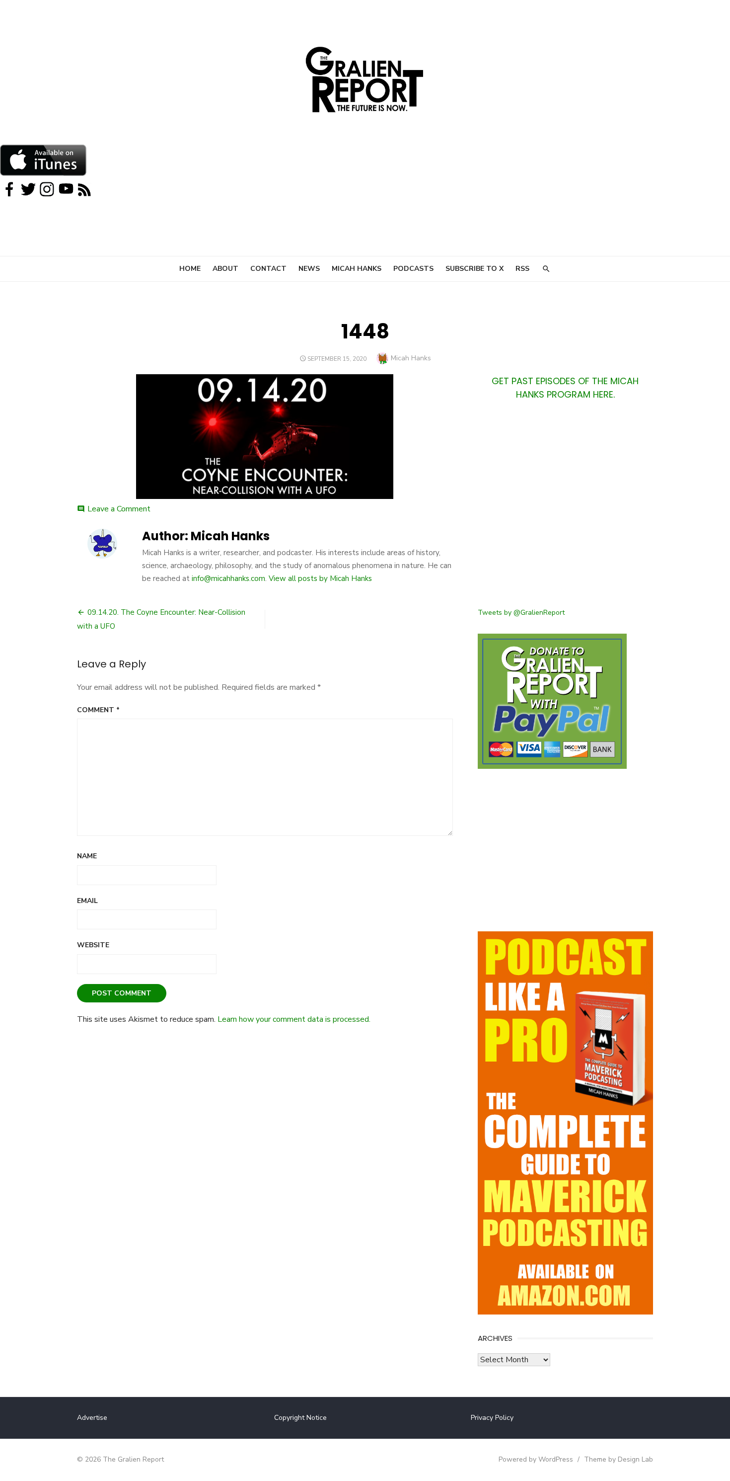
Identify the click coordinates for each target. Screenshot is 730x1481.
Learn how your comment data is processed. (294, 1019)
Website (93, 945)
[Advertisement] (565, 509)
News (309, 268)
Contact (268, 268)
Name (87, 856)
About (225, 268)
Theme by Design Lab (618, 1459)
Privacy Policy (492, 1417)
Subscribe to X (474, 268)
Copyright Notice (300, 1417)
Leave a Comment (118, 508)
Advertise (92, 1417)
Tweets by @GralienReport (521, 612)
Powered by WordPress (536, 1459)
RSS (522, 268)
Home (190, 268)
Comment (98, 710)
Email (87, 900)
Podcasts (413, 268)
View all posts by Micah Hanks (320, 578)
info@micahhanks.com (228, 578)
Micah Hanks (356, 268)
